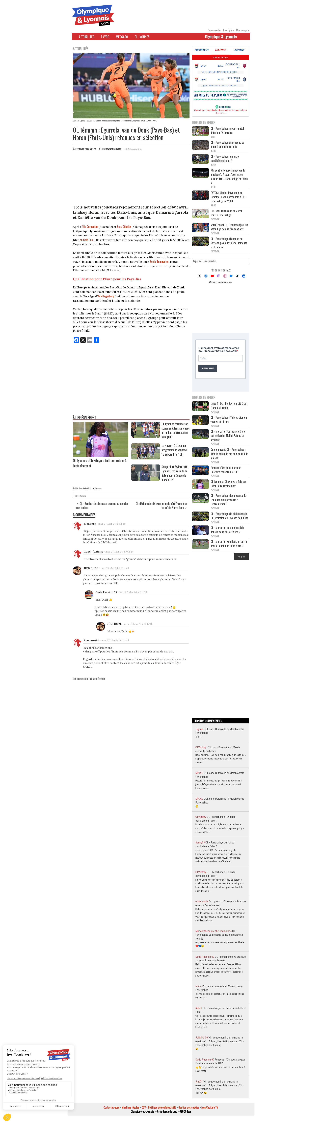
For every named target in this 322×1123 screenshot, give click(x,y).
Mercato (122, 36)
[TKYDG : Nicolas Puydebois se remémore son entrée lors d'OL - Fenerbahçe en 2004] (200, 195)
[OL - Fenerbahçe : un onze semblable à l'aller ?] (200, 159)
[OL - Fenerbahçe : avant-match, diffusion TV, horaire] (200, 131)
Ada (106, 296)
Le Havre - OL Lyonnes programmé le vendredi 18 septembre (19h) (174, 449)
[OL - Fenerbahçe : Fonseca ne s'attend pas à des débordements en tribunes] (200, 242)
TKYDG (105, 36)
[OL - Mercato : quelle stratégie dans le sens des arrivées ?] (200, 530)
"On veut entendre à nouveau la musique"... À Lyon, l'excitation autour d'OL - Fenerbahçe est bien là (229, 176)
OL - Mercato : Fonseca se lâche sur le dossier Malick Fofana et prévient (228, 435)
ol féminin (80, 495)
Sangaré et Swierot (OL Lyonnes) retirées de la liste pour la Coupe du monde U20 (175, 473)
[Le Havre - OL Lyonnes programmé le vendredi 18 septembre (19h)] (145, 458)
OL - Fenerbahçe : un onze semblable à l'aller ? (224, 158)
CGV (144, 1107)
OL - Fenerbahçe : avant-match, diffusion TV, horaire (227, 130)
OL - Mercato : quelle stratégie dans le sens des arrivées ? (227, 529)
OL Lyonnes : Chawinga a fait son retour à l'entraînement (228, 483)
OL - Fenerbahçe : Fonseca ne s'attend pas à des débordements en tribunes (228, 243)
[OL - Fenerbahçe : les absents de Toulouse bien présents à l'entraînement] (200, 498)
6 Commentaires (135, 149)
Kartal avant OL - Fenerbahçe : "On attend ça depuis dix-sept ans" (229, 227)
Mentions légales (130, 1107)
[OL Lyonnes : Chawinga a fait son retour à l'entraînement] (100, 456)
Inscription (228, 30)
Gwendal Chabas (113, 149)
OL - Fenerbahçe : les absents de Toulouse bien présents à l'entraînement (228, 499)
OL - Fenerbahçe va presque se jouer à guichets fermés (227, 144)
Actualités (86, 36)
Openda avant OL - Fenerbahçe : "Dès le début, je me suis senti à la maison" (229, 453)
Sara (124, 226)
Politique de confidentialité (162, 1107)
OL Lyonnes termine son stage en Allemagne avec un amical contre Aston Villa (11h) (176, 430)
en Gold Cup (86, 240)
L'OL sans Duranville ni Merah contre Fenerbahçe (226, 213)
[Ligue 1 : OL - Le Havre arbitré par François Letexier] (200, 406)
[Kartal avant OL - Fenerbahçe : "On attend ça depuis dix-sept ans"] (200, 228)
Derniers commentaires (220, 282)
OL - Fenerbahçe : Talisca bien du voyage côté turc (228, 419)
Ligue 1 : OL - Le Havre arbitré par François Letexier (229, 405)
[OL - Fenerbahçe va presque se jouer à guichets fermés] (200, 145)
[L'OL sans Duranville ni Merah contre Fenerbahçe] (200, 214)
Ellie (90, 226)
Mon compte (242, 30)
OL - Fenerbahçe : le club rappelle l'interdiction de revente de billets (229, 516)
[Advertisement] (131, 178)
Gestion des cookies (188, 1107)
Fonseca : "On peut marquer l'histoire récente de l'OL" (225, 469)
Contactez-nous (111, 1107)
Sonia (159, 261)
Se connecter (214, 30)
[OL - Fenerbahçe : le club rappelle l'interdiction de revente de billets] (200, 517)
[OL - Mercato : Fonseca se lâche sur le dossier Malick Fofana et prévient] (200, 434)
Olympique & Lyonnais (221, 36)
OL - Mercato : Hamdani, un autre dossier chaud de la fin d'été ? (228, 543)
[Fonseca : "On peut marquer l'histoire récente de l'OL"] (200, 470)
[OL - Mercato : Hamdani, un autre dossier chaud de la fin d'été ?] (200, 544)
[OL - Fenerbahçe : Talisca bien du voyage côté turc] (200, 420)
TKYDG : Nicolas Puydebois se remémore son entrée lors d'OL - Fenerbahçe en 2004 (228, 196)
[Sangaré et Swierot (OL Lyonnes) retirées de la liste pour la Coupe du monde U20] (145, 479)
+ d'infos (241, 556)
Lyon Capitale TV (209, 1107)
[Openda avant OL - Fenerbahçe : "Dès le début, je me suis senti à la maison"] (200, 452)
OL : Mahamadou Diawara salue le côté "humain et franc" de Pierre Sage (161, 506)
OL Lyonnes (142, 36)
